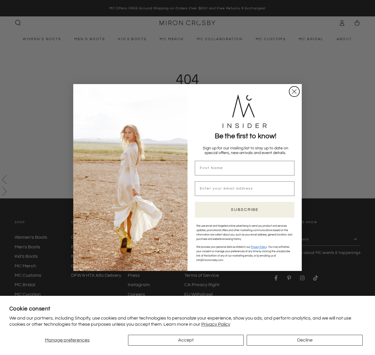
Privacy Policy (215, 324)
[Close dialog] (294, 91)
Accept (186, 340)
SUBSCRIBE (245, 210)
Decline (305, 340)
